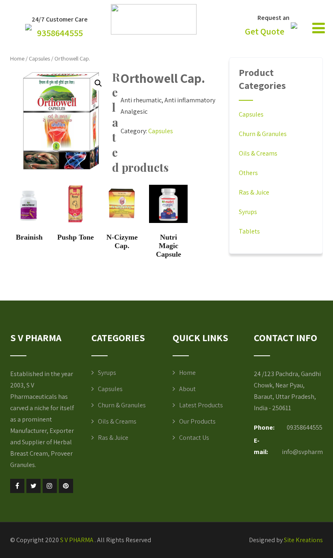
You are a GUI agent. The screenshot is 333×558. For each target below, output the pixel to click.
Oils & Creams (258, 153)
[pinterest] (66, 486)
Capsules (39, 58)
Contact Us (194, 437)
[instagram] (50, 486)
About (187, 389)
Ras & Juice (254, 192)
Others (248, 173)
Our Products (197, 421)
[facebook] (17, 486)
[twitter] (33, 486)
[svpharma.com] (154, 32)
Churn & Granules (263, 134)
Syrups (248, 212)
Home (17, 58)
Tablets (249, 231)
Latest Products (201, 405)
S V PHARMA (77, 540)
